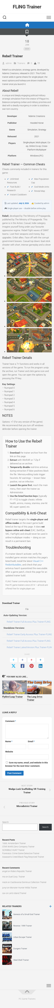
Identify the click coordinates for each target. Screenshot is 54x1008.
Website (9, 751)
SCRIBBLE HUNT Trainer (13, 850)
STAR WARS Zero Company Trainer (18, 846)
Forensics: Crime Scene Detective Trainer (20, 853)
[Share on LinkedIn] (40, 663)
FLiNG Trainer (27, 7)
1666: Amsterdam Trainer (14, 843)
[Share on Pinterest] (31, 663)
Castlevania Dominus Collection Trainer (28, 882)
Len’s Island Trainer (17, 893)
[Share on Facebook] (22, 663)
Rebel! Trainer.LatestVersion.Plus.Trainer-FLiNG (30, 647)
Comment (10, 721)
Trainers (21, 63)
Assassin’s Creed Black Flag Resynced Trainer (23, 857)
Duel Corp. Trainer (17, 876)
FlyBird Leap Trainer (12, 696)
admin (9, 63)
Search (5, 822)
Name (8, 741)
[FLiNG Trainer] (27, 25)
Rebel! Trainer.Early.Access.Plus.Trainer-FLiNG (29, 634)
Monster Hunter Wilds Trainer (23, 887)
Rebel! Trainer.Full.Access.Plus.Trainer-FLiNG (29, 621)
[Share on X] (13, 663)
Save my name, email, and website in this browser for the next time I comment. (26, 764)
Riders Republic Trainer (21, 871)
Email (31, 741)
